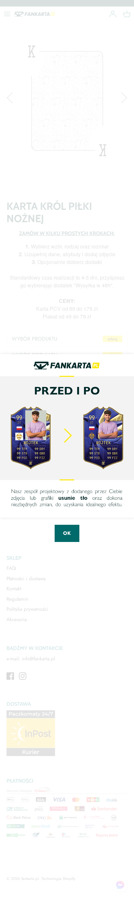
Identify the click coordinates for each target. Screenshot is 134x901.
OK (67, 533)
